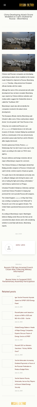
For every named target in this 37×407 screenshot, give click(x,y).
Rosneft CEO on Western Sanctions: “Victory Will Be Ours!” (23, 348)
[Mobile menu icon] (5, 5)
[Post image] (7, 300)
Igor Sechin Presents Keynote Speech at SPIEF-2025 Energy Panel (25, 300)
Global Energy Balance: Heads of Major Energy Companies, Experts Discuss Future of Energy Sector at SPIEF (25, 332)
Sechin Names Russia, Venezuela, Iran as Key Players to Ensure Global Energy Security (25, 382)
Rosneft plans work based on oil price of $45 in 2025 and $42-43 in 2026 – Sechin (24, 315)
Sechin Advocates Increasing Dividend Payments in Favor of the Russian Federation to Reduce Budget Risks (25, 364)
